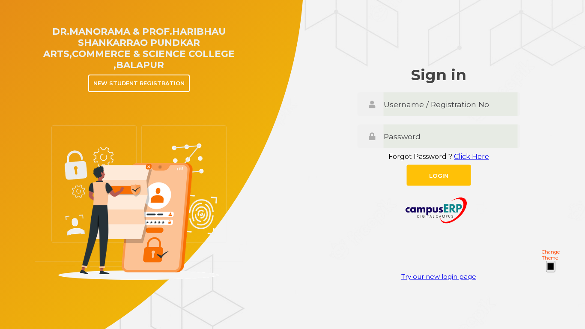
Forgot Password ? (438, 157)
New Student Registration (139, 83)
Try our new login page (438, 276)
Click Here (471, 157)
